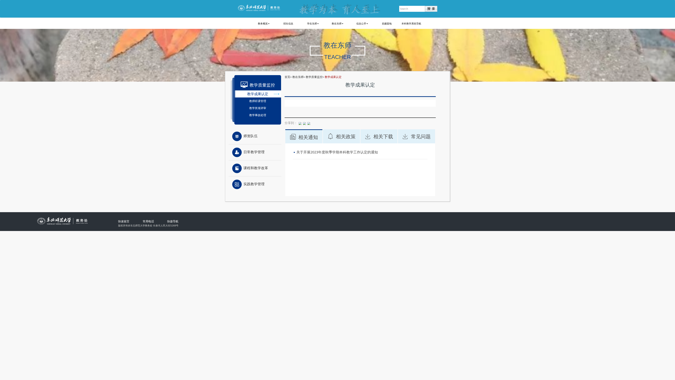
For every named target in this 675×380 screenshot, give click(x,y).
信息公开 (361, 23)
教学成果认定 (333, 77)
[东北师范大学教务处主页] (259, 7)
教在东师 (337, 23)
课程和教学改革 (255, 168)
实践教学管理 (254, 184)
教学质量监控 (314, 77)
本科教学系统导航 (411, 23)
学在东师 (312, 23)
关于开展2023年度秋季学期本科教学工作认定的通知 (337, 152)
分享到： (291, 123)
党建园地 (387, 23)
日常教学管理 (254, 152)
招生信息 (288, 23)
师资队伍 (250, 136)
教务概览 (263, 23)
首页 (287, 77)
